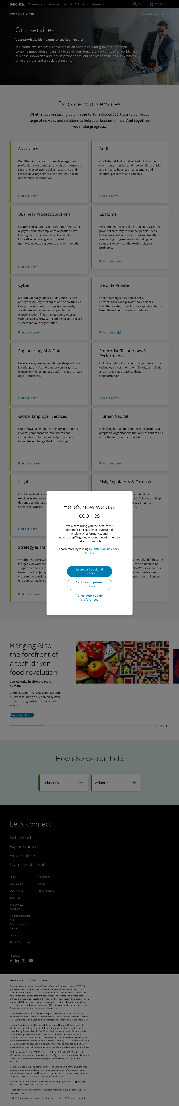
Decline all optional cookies (89, 584)
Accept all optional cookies (89, 571)
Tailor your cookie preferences (89, 597)
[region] (89, 553)
